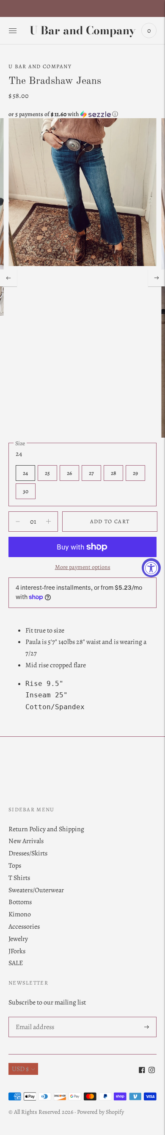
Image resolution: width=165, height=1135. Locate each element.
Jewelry (18, 939)
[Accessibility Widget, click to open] (151, 567)
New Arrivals (26, 841)
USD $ (20, 1069)
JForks (16, 951)
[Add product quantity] (18, 521)
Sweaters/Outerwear (36, 890)
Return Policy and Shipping (46, 829)
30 (25, 491)
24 (25, 473)
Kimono (19, 914)
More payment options (82, 567)
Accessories (24, 926)
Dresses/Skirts (27, 853)
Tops (14, 865)
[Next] (156, 277)
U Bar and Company (40, 66)
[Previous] (8, 277)
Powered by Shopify (100, 1112)
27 (91, 473)
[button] (82, 114)
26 (69, 473)
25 (47, 473)
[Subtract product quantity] (48, 521)
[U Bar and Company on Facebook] (142, 1071)
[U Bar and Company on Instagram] (151, 1071)
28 (113, 473)
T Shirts (19, 877)
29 (135, 473)
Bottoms (20, 902)
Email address (34, 1017)
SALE (15, 963)
